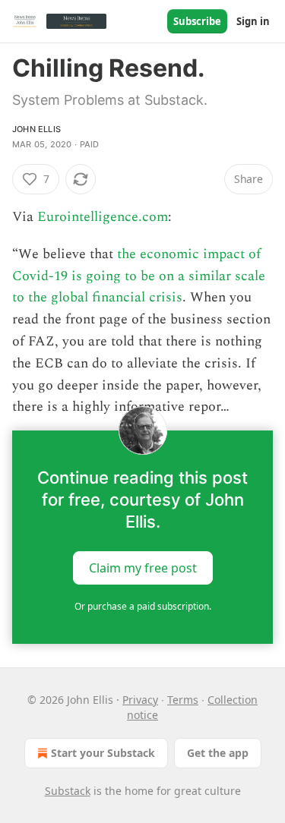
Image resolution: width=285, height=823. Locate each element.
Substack (67, 791)
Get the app (218, 753)
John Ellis (36, 129)
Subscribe (197, 21)
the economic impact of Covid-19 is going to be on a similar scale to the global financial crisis (138, 276)
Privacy (140, 699)
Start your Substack (103, 753)
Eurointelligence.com (102, 217)
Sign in (253, 21)
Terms (182, 699)
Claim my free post (143, 568)
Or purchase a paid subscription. (142, 606)
